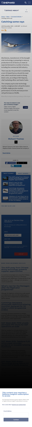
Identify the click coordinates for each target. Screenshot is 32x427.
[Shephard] (8, 3)
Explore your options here (19, 404)
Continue (16, 419)
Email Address (8, 411)
